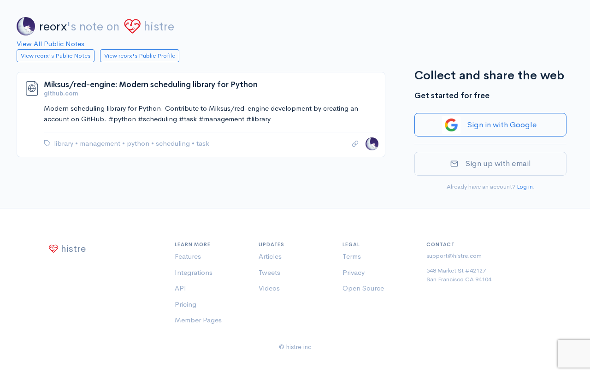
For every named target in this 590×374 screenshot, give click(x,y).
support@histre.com (454, 256)
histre (159, 26)
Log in (525, 186)
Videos (269, 288)
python (139, 143)
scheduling (174, 143)
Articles (270, 256)
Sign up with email (498, 163)
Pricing (185, 304)
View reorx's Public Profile (139, 55)
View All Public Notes (50, 43)
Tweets (269, 272)
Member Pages (198, 319)
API (180, 288)
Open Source (363, 288)
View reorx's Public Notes (55, 55)
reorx (53, 26)
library (64, 143)
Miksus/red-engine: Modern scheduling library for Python (151, 84)
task (202, 143)
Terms (351, 256)
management (101, 143)
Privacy (353, 272)
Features (188, 256)
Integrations (193, 272)
